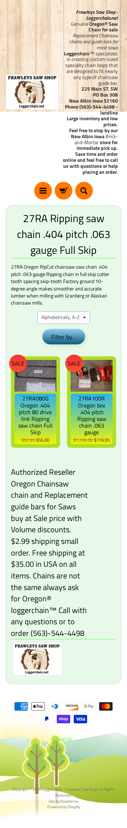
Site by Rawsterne (64, 801)
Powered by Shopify (63, 807)
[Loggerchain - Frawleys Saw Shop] (32, 92)
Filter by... (63, 337)
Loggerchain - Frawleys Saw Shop (69, 789)
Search (63, 739)
